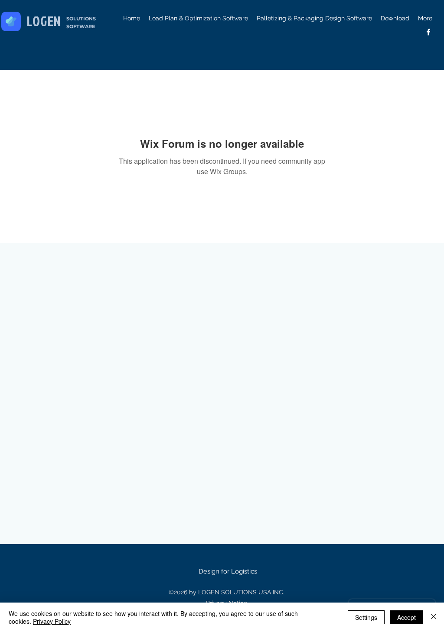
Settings (366, 617)
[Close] (433, 617)
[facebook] (428, 32)
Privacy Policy (52, 621)
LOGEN (44, 21)
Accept (406, 617)
